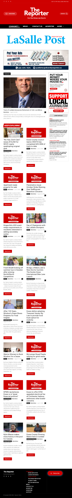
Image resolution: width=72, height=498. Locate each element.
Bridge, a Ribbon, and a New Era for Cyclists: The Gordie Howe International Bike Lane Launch (36, 272)
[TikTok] (8, 1)
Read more (8, 168)
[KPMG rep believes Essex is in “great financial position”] (13, 385)
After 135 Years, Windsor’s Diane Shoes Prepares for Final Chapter (13, 314)
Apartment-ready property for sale (10, 186)
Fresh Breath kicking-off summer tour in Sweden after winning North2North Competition (13, 272)
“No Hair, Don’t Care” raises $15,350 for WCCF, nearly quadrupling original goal (12, 144)
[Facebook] (4, 1)
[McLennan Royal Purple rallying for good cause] (36, 347)
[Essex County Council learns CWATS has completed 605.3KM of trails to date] (36, 133)
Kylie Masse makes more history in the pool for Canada (13, 436)
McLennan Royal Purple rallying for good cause (36, 355)
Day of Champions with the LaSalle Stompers (36, 226)
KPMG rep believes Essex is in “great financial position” (11, 394)
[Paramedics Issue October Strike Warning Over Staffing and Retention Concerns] (36, 178)
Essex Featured (7, 150)
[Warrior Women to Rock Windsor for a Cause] (13, 347)
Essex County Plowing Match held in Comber (36, 435)
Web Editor (6, 112)
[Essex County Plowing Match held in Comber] (36, 427)
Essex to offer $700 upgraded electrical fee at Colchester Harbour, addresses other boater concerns (36, 396)
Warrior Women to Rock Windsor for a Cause (13, 355)
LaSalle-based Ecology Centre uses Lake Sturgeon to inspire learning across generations (58, 131)
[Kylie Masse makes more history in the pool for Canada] (13, 427)
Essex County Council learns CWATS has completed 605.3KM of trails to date (36, 143)
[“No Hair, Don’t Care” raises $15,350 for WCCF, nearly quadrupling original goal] (13, 133)
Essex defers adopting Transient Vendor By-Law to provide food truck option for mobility (36, 315)
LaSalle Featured (7, 107)
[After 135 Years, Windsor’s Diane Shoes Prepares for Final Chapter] (13, 304)
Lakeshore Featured (31, 439)
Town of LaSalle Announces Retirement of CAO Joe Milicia (23, 110)
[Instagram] (6, 1)
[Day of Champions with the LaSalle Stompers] (36, 218)
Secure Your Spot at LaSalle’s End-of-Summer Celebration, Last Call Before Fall (58, 153)
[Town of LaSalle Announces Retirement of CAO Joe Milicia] (25, 92)
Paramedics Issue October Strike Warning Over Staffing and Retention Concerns (36, 188)
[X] (10, 1)
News (28, 148)
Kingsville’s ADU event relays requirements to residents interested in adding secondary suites (13, 229)
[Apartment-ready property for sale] (13, 178)
